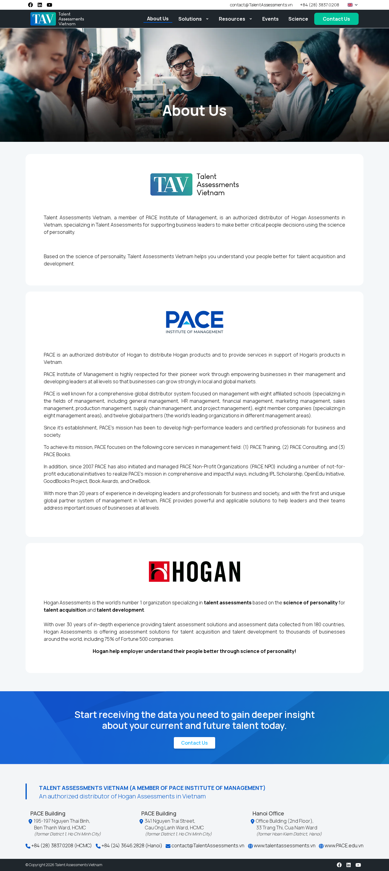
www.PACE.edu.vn (343, 845)
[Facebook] (30, 5)
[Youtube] (49, 5)
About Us (158, 18)
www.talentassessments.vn (284, 845)
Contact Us (336, 18)
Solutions (190, 18)
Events (270, 18)
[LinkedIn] (39, 5)
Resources (232, 18)
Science (298, 18)
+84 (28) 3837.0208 (319, 5)
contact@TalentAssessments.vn (207, 845)
